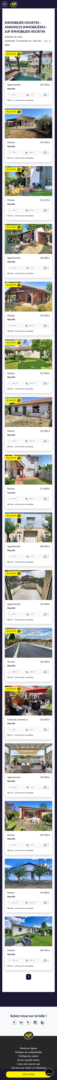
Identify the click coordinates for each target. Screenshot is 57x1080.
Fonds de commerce (17, 720)
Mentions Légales (28, 1048)
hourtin (11, 89)
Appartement (13, 85)
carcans (11, 493)
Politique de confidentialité (28, 1052)
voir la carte (28, 1074)
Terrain (10, 662)
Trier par (37, 41)
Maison (11, 142)
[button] (8, 66)
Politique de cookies (28, 1056)
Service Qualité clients (28, 1060)
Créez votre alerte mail (28, 1064)
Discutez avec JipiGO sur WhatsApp (28, 1068)
